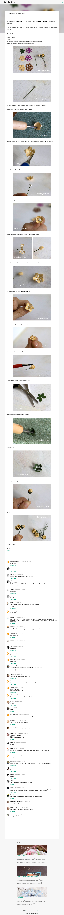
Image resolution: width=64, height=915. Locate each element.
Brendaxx (12, 720)
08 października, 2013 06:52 (22, 665)
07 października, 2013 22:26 (20, 640)
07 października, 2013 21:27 (26, 561)
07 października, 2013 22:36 (18, 646)
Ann (11, 646)
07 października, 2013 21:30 (18, 574)
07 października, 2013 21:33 (20, 589)
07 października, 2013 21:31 (20, 580)
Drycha (12, 568)
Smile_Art (12, 742)
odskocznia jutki (14, 694)
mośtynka (12, 814)
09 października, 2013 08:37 (19, 794)
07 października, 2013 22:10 (20, 617)
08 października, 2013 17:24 (20, 761)
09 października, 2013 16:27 (25, 801)
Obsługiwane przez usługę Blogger (33, 910)
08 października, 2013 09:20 (23, 733)
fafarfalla (12, 767)
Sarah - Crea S (13, 733)
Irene (11, 602)
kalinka (12, 727)
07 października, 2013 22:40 (20, 659)
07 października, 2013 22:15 (20, 626)
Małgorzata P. (13, 807)
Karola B (12, 640)
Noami (12, 794)
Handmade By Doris (15, 801)
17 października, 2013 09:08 (21, 814)
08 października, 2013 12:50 (21, 755)
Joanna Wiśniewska (15, 707)
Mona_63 (12, 659)
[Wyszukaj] (62, 2)
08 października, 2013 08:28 (19, 687)
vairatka (12, 617)
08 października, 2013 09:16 (19, 727)
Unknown (12, 611)
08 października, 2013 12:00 (21, 742)
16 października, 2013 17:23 (23, 807)
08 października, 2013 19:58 (20, 774)
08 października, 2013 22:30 (20, 787)
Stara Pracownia (14, 714)
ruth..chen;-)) (13, 665)
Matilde (12, 774)
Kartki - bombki (20, 897)
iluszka (12, 681)
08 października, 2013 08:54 (24, 714)
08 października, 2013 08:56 (21, 720)
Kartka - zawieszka (21, 855)
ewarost (12, 787)
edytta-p (12, 780)
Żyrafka (12, 589)
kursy (8, 550)
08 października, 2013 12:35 (19, 748)
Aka (11, 574)
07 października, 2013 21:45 (20, 611)
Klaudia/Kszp (10, 2)
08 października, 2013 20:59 (20, 780)
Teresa (12, 687)
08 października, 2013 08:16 (18, 674)
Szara (11, 748)
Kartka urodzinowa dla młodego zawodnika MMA (27, 876)
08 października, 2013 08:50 (17, 701)
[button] (7, 17)
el (10, 701)
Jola (11, 674)
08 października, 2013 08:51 (25, 707)
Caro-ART (12, 755)
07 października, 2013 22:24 (22, 633)
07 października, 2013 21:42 (19, 602)
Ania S (12, 595)
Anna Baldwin (13, 633)
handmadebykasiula (15, 561)
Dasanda (12, 626)
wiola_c (12, 580)
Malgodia (12, 761)
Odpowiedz (13, 565)
